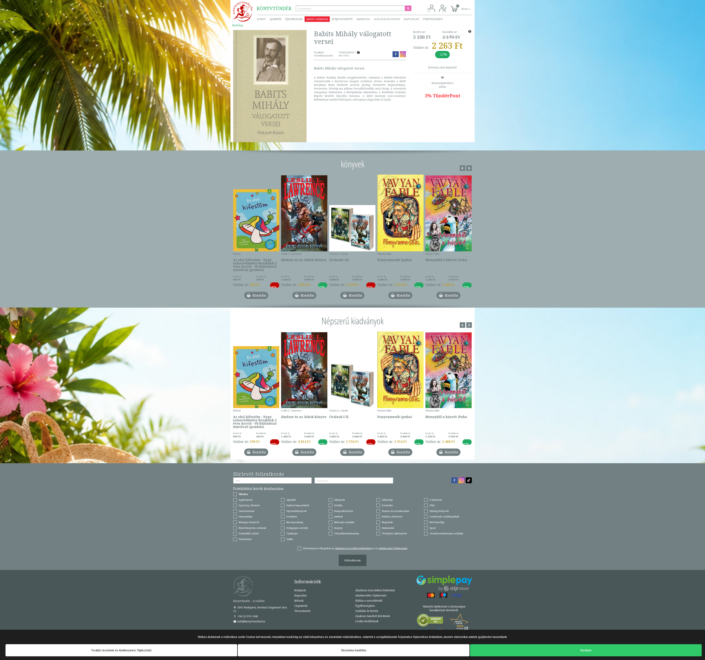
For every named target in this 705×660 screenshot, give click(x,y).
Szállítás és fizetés (387, 19)
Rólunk (298, 600)
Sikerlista (363, 19)
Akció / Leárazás (317, 19)
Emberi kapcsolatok (297, 505)
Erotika (338, 505)
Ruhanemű (388, 528)
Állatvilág (387, 499)
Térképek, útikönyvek (394, 533)
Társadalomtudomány (346, 533)
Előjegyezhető (342, 19)
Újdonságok (294, 19)
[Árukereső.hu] (430, 621)
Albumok (339, 499)
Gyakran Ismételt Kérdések (372, 616)
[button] (462, 7)
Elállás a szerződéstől (368, 600)
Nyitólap (237, 25)
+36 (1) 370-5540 (247, 616)
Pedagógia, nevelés (297, 528)
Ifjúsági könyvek (439, 511)
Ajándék (275, 19)
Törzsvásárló (433, 19)
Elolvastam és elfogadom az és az (355, 548)
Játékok (338, 516)
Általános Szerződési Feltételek (375, 590)
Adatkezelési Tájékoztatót (392, 548)
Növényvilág (437, 522)
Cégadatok (300, 605)
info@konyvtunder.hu (250, 621)
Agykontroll (245, 499)
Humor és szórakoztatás (395, 511)
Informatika (245, 516)
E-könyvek (436, 499)
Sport (433, 528)
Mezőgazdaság (294, 522)
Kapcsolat (411, 19)
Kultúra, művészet (392, 516)
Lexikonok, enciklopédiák (444, 516)
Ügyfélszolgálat (365, 605)
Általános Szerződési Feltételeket (353, 548)
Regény (338, 528)
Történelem (245, 539)
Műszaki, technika (344, 522)
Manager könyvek (249, 522)
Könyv (261, 19)
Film (432, 505)
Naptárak (387, 522)
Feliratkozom (352, 560)
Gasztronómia (246, 511)
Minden (243, 494)
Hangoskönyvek (343, 511)
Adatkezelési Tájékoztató (370, 595)
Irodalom (291, 516)
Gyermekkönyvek (296, 511)
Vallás (289, 539)
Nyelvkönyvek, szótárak (252, 528)
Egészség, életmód (249, 505)
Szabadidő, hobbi (249, 533)
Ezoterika (387, 505)
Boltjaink (300, 590)
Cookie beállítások (366, 621)
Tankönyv (292, 533)
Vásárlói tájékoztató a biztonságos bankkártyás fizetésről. (444, 608)
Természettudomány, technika (446, 533)
